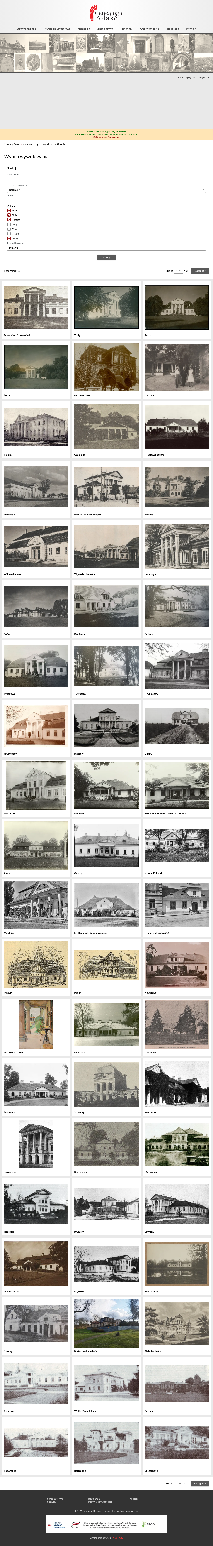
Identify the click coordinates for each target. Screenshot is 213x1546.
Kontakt (191, 28)
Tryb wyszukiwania (17, 185)
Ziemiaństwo (105, 28)
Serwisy (51, 1501)
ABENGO (118, 1537)
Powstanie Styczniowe (57, 28)
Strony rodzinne (26, 28)
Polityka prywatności (100, 1501)
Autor (10, 195)
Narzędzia (84, 28)
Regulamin (94, 1498)
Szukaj (106, 257)
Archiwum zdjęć (149, 28)
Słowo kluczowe (15, 242)
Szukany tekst (14, 174)
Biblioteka (172, 28)
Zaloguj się (203, 77)
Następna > (200, 270)
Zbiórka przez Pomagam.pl (106, 137)
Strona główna (11, 144)
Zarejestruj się (183, 77)
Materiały (126, 28)
